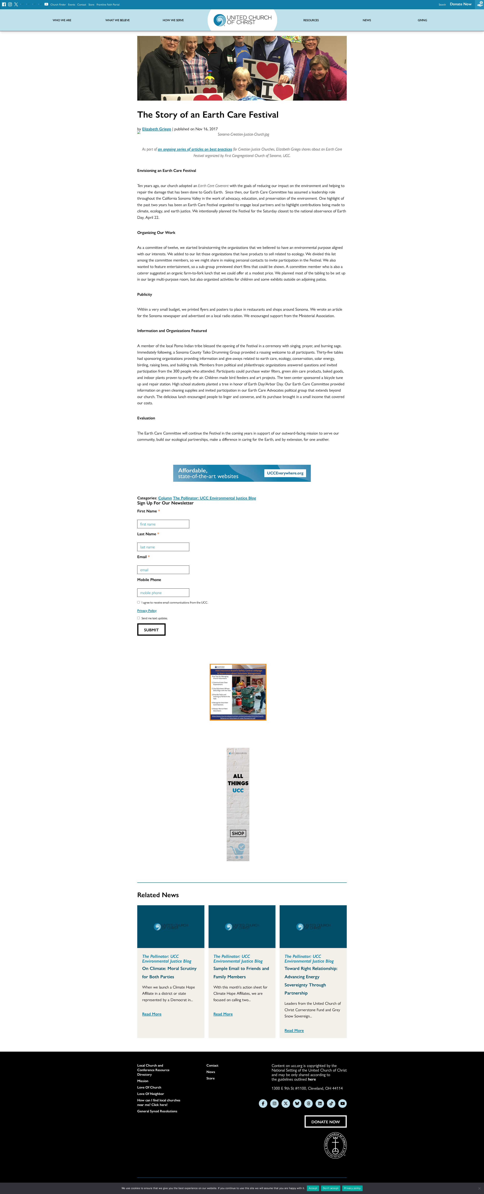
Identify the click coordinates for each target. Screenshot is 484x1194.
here (312, 1079)
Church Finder (58, 4)
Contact (81, 4)
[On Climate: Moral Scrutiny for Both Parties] (170, 926)
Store (91, 4)
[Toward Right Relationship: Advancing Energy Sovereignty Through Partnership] (313, 926)
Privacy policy (352, 1188)
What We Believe (117, 20)
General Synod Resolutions (157, 1111)
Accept (313, 1188)
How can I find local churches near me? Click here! (158, 1102)
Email (143, 556)
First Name (148, 510)
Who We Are (62, 20)
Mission (142, 1080)
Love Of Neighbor (150, 1093)
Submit (151, 629)
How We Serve (173, 20)
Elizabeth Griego (156, 128)
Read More (151, 1013)
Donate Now (461, 3)
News (210, 1071)
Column (165, 497)
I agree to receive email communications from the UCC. (175, 602)
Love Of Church (149, 1087)
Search (442, 4)
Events (71, 4)
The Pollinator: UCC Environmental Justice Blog (214, 497)
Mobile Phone (149, 579)
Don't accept (330, 1188)
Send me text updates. (155, 618)
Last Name (148, 533)
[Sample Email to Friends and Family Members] (242, 926)
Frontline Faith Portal (108, 4)
